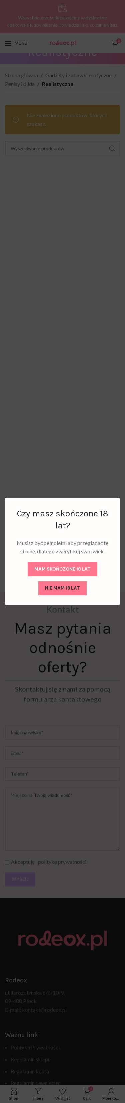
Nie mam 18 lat (62, 588)
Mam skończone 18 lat (62, 569)
